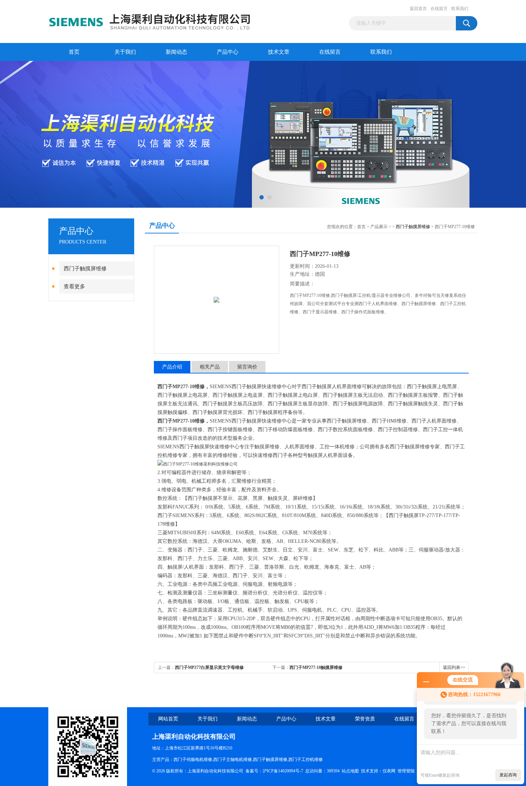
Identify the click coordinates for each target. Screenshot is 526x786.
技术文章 (278, 52)
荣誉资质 (365, 719)
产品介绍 (172, 367)
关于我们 (125, 52)
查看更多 (74, 286)
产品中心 (227, 52)
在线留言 (439, 8)
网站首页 (168, 719)
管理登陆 (406, 770)
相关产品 (210, 367)
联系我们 (459, 8)
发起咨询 (508, 774)
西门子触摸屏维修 (85, 268)
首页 (74, 52)
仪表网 (389, 770)
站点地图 (350, 770)
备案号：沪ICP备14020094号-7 (274, 770)
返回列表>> (454, 667)
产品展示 (379, 226)
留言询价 (247, 367)
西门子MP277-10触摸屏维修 (315, 667)
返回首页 (418, 8)
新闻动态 (176, 52)
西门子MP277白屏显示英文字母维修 (209, 667)
